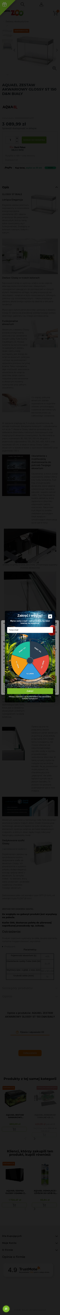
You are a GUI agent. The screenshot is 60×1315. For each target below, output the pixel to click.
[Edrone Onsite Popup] (30, 657)
